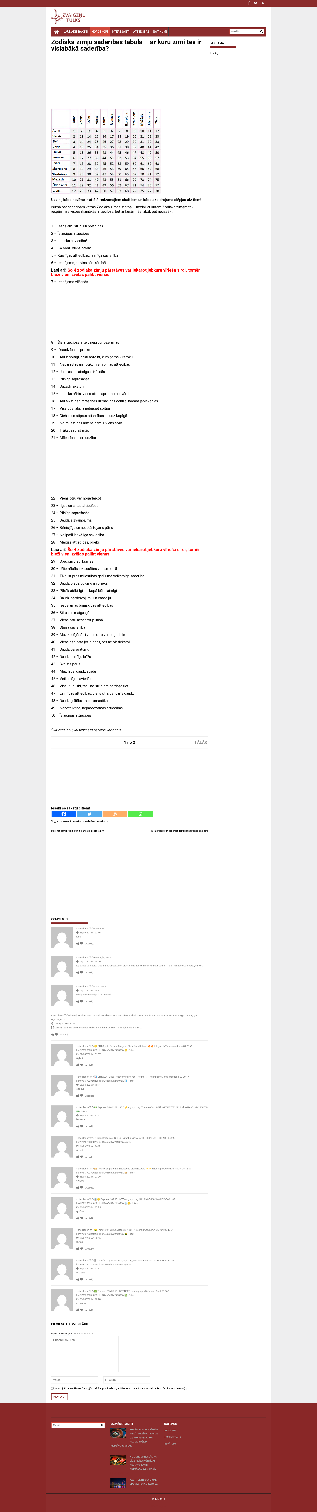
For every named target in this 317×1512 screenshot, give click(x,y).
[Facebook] (64, 814)
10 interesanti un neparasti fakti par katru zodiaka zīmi (179, 830)
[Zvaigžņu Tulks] (56, 31)
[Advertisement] (129, 81)
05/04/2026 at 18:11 (90, 1084)
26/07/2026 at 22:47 (90, 1268)
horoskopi (65, 821)
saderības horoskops (96, 821)
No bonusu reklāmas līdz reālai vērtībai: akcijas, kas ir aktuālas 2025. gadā (143, 1462)
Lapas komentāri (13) (61, 1333)
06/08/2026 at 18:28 (90, 1299)
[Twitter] (89, 814)
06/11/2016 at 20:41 (90, 990)
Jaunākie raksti (76, 31)
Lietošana (170, 1430)
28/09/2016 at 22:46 (90, 932)
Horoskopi (100, 31)
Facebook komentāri (84, 1333)
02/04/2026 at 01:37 (90, 1054)
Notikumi (160, 31)
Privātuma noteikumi (173, 1388)
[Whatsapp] (140, 814)
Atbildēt (89, 943)
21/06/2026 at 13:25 (90, 1207)
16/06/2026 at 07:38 (90, 1176)
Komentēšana (172, 1437)
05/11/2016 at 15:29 (90, 961)
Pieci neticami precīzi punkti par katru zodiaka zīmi (78, 830)
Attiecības (141, 31)
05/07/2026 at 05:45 (90, 1238)
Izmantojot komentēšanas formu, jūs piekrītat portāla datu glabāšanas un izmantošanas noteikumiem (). (120, 1388)
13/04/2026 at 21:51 (90, 1115)
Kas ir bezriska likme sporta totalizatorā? (144, 1481)
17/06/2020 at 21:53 (64, 1023)
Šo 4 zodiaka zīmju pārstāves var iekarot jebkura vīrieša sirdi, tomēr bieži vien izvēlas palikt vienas (125, 272)
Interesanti (121, 31)
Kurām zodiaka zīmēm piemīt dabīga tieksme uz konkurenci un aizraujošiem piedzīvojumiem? (134, 1437)
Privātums (170, 1443)
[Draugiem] (115, 814)
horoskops (78, 821)
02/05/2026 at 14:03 (90, 1146)
